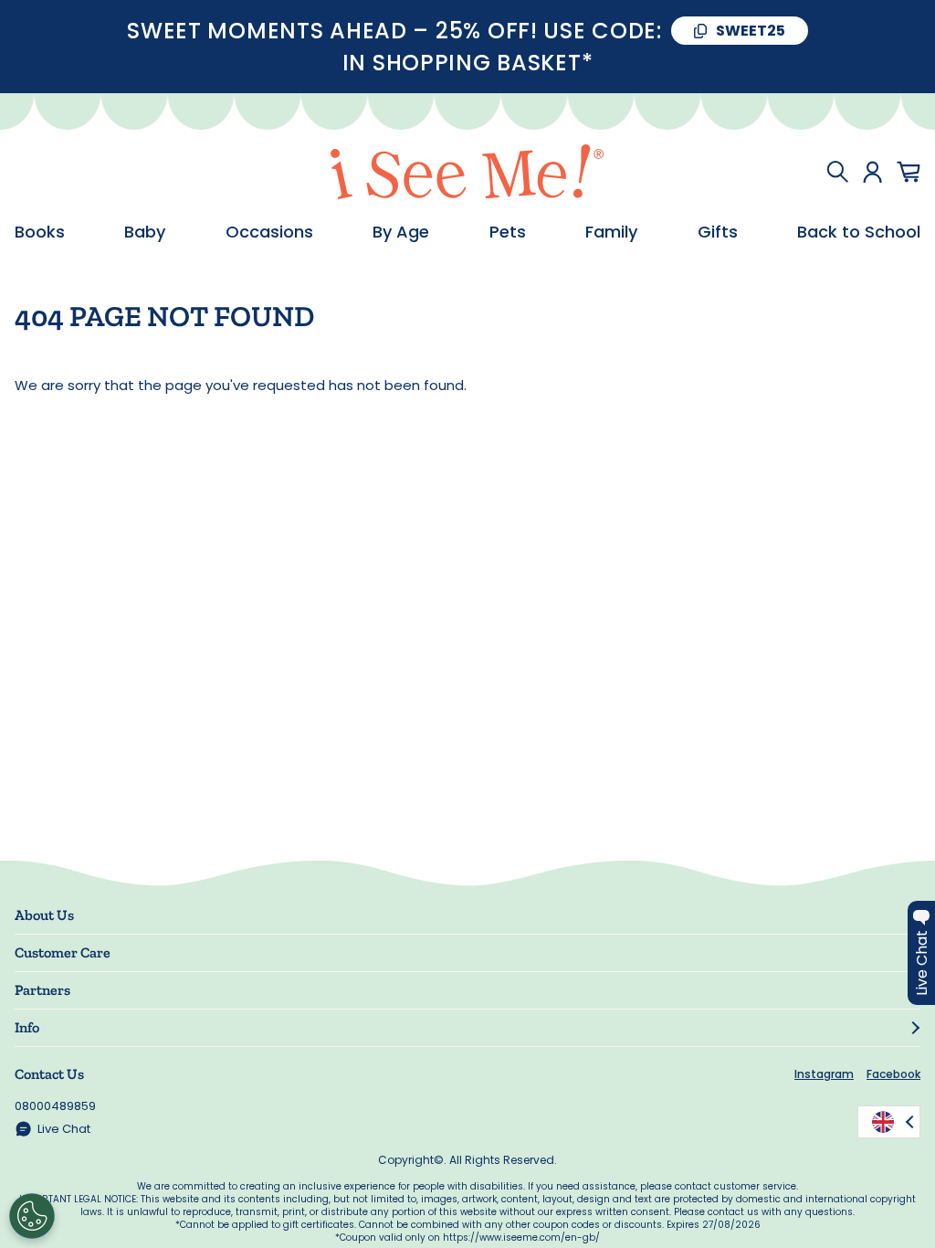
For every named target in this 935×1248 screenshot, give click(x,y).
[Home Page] (467, 171)
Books (40, 232)
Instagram (824, 1074)
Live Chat (63, 1128)
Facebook (893, 1074)
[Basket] (908, 172)
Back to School (858, 232)
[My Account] (872, 172)
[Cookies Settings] (32, 1216)
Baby (144, 232)
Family (611, 232)
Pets (507, 232)
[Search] (837, 172)
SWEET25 (750, 30)
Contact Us (49, 1074)
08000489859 (55, 1106)
